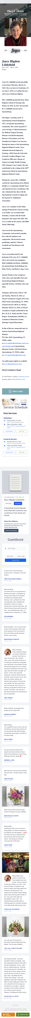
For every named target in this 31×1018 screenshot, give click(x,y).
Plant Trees (21, 431)
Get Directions (9, 431)
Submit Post (15, 560)
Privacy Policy (10, 1010)
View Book (8, 503)
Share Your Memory (11, 530)
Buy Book (18, 503)
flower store (21, 379)
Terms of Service (20, 1010)
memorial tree (23, 376)
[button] (15, 796)
